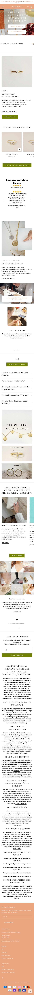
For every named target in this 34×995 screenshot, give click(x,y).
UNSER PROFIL (17, 612)
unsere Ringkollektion (15, 721)
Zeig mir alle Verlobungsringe (17, 165)
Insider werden (17, 655)
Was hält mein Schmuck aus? (14, 525)
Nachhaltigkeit (17, 848)
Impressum (5, 964)
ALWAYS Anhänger (21, 804)
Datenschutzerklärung (8, 972)
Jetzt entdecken (17, 469)
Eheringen (17, 771)
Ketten (30, 821)
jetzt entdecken (17, 451)
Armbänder (11, 823)
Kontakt (4, 946)
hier (28, 644)
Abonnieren (8, 922)
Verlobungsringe (13, 749)
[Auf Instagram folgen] (2, 978)
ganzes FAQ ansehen (17, 364)
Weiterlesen (5, 542)
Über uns (4, 952)
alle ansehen (17, 555)
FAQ (3, 949)
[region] (17, 622)
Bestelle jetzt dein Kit (8, 279)
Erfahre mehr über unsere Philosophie (17, 299)
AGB (3, 966)
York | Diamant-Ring (11, 154)
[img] (17, 186)
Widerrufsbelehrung (8, 969)
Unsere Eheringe (17, 32)
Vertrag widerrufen (7, 958)
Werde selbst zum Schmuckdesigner (17, 429)
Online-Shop (12, 892)
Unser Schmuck (17, 26)
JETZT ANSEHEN (9, 117)
